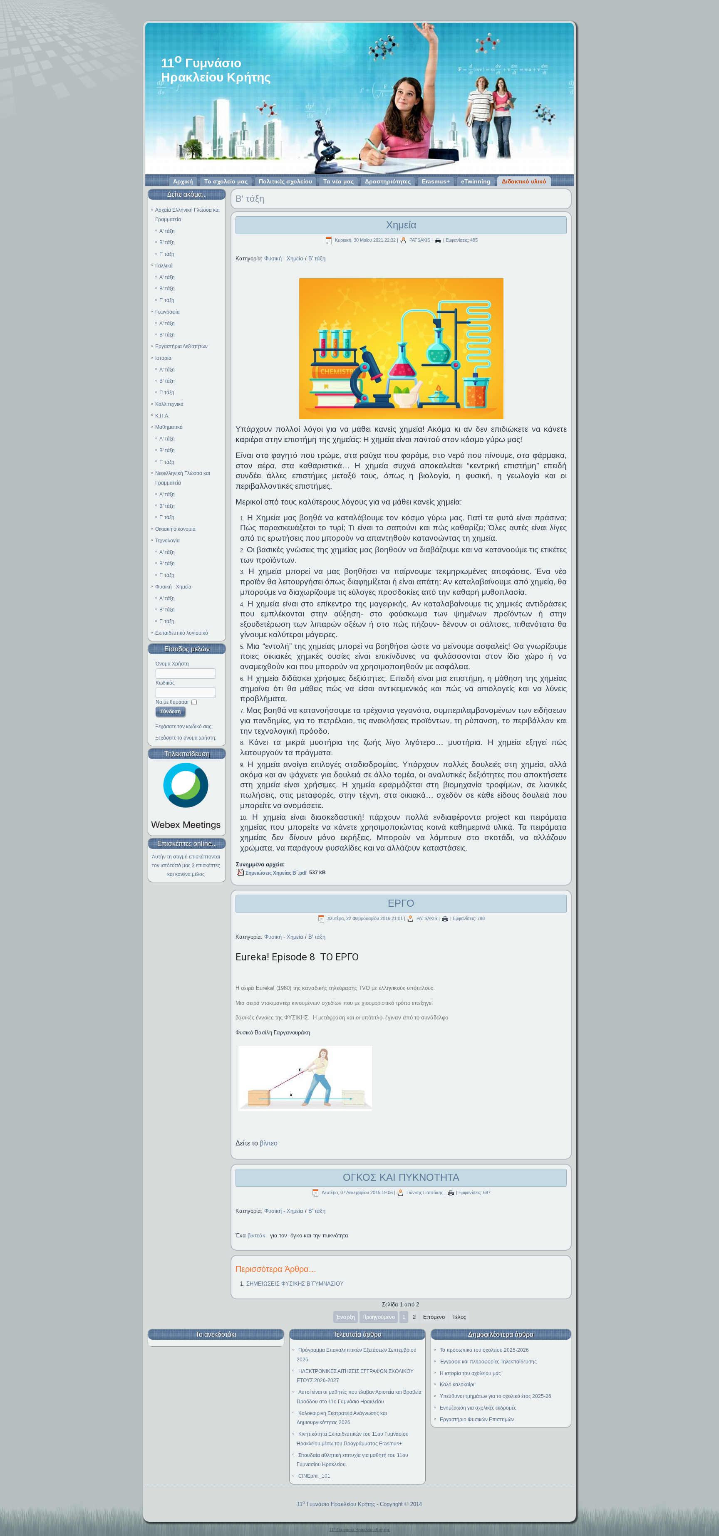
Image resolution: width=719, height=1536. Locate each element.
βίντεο (269, 1143)
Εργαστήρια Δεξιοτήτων (181, 346)
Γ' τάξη (166, 254)
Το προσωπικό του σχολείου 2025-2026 (484, 1350)
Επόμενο (434, 1317)
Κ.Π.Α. (162, 416)
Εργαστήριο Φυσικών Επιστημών (477, 1419)
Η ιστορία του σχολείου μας (470, 1373)
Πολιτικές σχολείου (285, 181)
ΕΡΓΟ (401, 903)
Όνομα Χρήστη (172, 664)
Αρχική (183, 181)
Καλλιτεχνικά (169, 404)
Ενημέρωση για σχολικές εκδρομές (478, 1408)
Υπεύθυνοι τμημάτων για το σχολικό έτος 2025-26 (495, 1396)
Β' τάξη (167, 242)
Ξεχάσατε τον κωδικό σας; (184, 727)
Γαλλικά (164, 266)
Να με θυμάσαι (172, 702)
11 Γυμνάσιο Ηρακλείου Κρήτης (336, 1504)
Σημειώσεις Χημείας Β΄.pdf (276, 873)
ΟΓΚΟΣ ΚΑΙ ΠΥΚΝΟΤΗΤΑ (401, 1177)
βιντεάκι (257, 1235)
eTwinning (476, 181)
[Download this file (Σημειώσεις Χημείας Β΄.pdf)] (241, 873)
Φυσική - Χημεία (173, 587)
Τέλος (459, 1317)
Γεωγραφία (167, 312)
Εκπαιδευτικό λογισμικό (181, 633)
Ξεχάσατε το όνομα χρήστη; (185, 738)
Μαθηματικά (169, 427)
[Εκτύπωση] (438, 239)
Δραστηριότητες (388, 181)
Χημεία (401, 224)
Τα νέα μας (338, 181)
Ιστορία (163, 358)
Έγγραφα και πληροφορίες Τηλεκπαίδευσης (488, 1362)
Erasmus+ (436, 181)
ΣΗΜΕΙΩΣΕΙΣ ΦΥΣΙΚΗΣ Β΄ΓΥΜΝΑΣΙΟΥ (295, 1284)
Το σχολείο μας (226, 181)
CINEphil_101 (314, 1476)
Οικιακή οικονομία (175, 529)
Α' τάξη (167, 231)
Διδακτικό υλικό (524, 181)
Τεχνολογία (167, 541)
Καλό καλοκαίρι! (458, 1385)
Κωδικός (165, 683)
